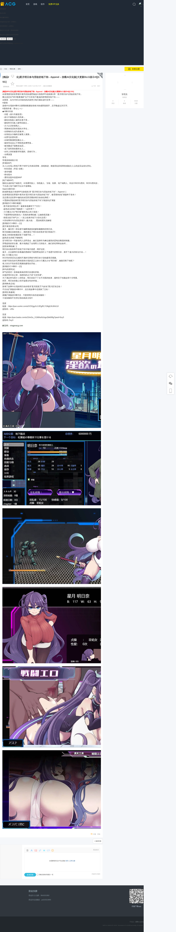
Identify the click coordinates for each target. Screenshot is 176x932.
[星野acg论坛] (12, 3)
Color (31, 850)
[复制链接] (6, 86)
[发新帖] (134, 69)
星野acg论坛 (1, 69)
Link (40, 850)
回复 (94, 834)
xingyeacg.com (18, 43)
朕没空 (3, 39)
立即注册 (72, 861)
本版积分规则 (96, 874)
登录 (66, 861)
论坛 (5, 69)
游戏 (35, 4)
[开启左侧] (0, 75)
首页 (28, 4)
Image (36, 850)
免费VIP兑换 (53, 4)
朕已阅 (10, 39)
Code (48, 850)
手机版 (132, 922)
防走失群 (33, 891)
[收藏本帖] (12, 83)
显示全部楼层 (47, 86)
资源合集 (12, 69)
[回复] (12, 76)
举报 (98, 834)
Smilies (52, 850)
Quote (44, 850)
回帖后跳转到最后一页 (46, 874)
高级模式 (96, 850)
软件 (43, 4)
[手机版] (136, 896)
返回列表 (98, 841)
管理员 (17, 86)
